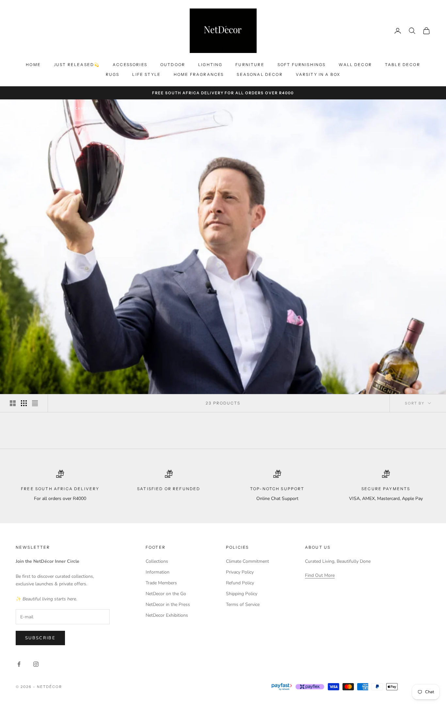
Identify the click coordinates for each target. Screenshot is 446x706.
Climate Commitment (247, 561)
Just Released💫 (77, 64)
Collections (157, 561)
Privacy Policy (240, 572)
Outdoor (172, 64)
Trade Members (161, 583)
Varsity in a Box (318, 74)
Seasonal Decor (259, 74)
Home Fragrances (199, 74)
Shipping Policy (241, 594)
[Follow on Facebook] (19, 664)
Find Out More (320, 575)
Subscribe (40, 638)
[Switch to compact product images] (35, 403)
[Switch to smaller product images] (24, 403)
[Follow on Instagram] (36, 664)
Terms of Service (243, 604)
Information (157, 572)
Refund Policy (240, 583)
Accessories (130, 64)
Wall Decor (355, 64)
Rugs (112, 74)
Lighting (210, 64)
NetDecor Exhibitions (167, 615)
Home (33, 64)
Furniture (249, 64)
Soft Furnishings (302, 64)
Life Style (146, 74)
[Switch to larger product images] (13, 403)
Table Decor (402, 64)
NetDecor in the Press (168, 604)
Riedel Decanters (73, 108)
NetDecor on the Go (166, 594)
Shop (40, 108)
